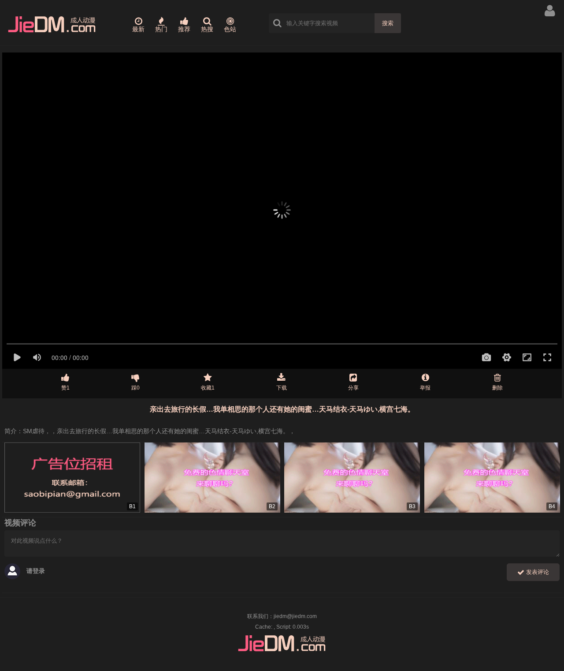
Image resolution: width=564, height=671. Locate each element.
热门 (161, 29)
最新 (138, 29)
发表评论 (536, 572)
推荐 (184, 29)
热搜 (207, 29)
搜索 (387, 23)
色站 (230, 29)
